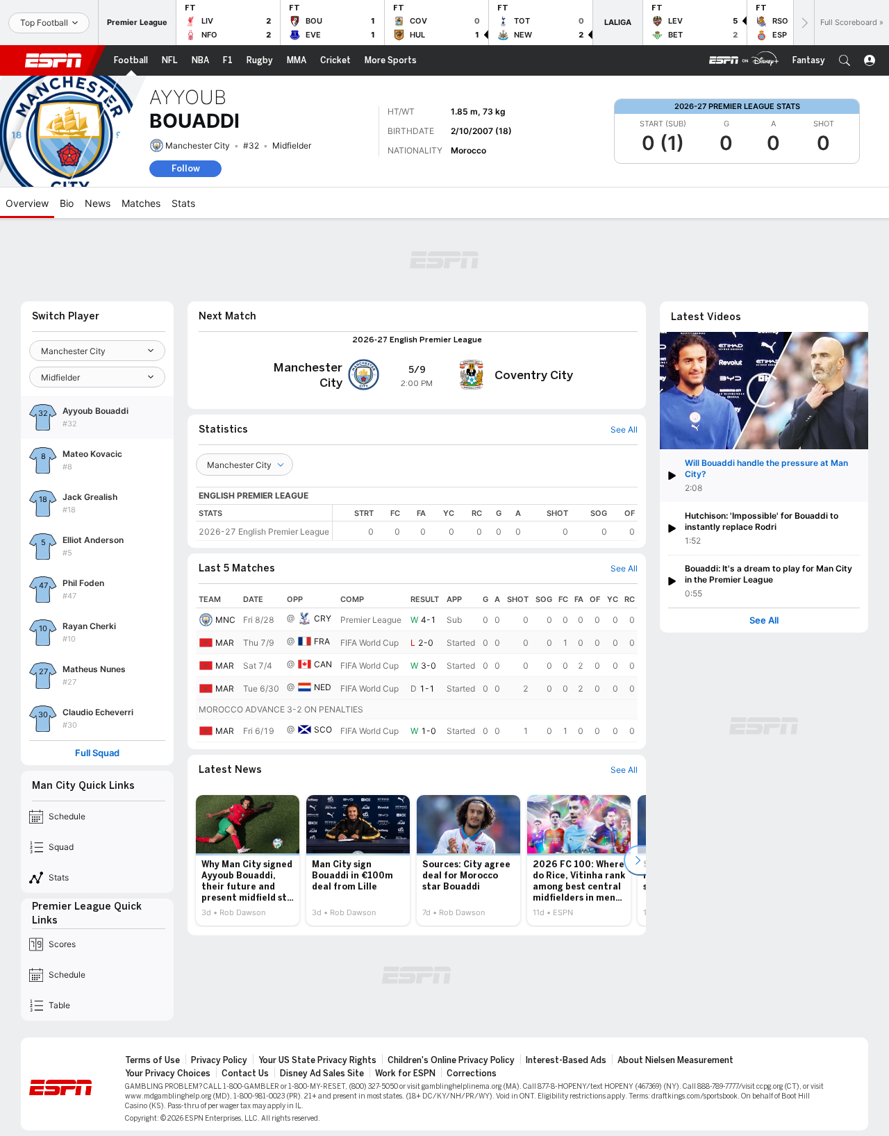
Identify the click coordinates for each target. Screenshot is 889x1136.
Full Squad (97, 753)
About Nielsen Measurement (675, 1060)
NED (322, 687)
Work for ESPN (405, 1073)
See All (764, 620)
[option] (247, 860)
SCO (323, 729)
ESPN (53, 60)
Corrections (472, 1073)
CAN (323, 664)
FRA (322, 641)
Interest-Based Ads (566, 1060)
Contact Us (245, 1073)
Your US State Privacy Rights (317, 1060)
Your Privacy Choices (167, 1073)
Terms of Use (152, 1060)
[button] (844, 60)
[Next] (803, 22)
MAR (224, 642)
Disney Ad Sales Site (322, 1073)
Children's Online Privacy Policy (451, 1060)
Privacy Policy (219, 1060)
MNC (225, 620)
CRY (322, 618)
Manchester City (197, 145)
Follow (186, 168)
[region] (485, 522)
